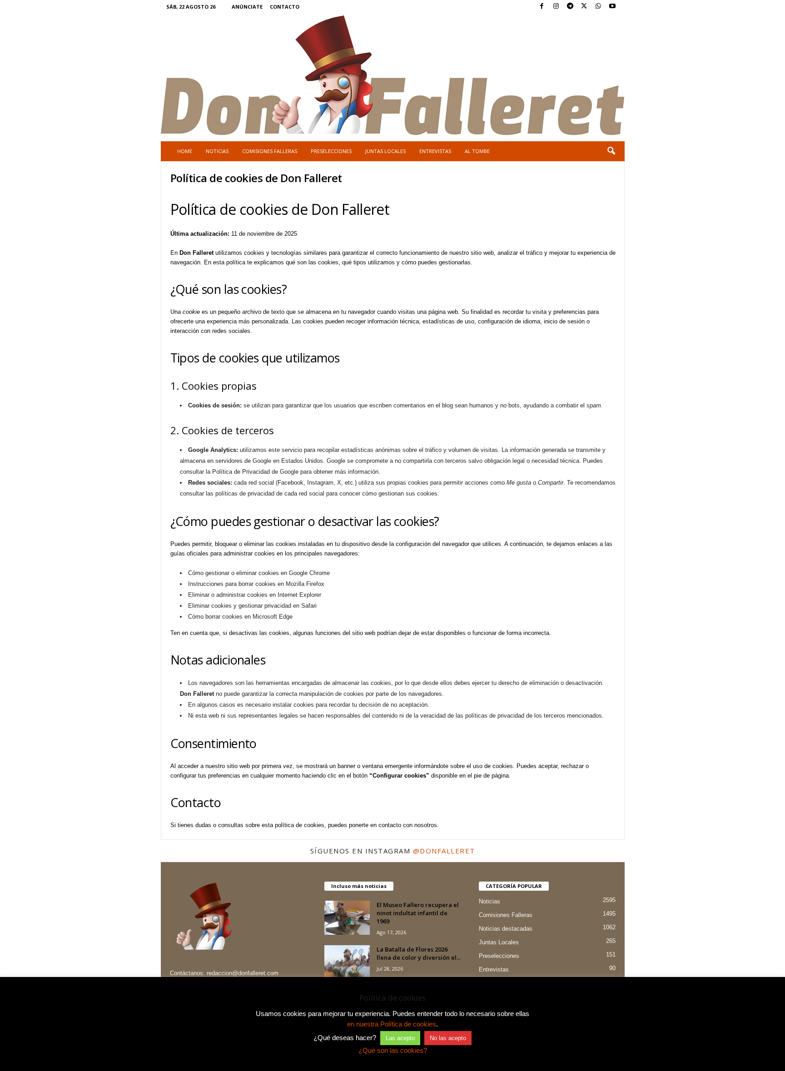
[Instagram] (556, 6)
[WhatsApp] (598, 6)
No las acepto (448, 1038)
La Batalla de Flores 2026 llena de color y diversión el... (419, 953)
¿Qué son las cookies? (392, 1050)
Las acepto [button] (400, 1038)
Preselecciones (331, 151)
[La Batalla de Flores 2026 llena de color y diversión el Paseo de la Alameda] (347, 962)
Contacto (284, 6)
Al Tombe (477, 151)
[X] (584, 6)
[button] (611, 151)
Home (184, 151)
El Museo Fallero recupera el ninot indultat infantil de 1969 (418, 913)
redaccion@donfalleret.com (242, 973)
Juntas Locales (385, 151)
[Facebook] (542, 6)
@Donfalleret (444, 850)
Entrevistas (435, 151)
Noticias (217, 151)
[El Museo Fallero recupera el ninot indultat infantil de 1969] (347, 918)
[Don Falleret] (393, 76)
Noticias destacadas (505, 928)
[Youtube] (612, 6)
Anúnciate (247, 6)
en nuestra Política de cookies (391, 1024)
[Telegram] (570, 6)
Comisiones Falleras (269, 151)
